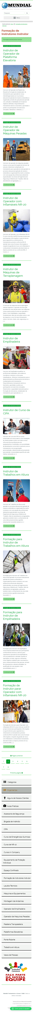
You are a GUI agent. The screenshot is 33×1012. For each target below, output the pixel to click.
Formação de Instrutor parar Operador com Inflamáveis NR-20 (14, 690)
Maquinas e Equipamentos (14, 893)
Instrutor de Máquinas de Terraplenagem (13, 272)
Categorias (11, 782)
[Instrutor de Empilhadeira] (16, 357)
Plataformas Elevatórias (13, 932)
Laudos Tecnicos (10, 886)
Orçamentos (12, 790)
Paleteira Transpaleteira (13, 924)
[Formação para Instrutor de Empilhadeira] (16, 635)
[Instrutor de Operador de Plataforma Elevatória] (16, 76)
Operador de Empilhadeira (14, 909)
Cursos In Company (12, 852)
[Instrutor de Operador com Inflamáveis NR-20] (16, 220)
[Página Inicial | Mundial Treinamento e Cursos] (16, 6)
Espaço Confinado (11, 870)
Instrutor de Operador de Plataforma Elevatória (11, 55)
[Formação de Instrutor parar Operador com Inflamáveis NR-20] (16, 711)
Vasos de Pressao (11, 955)
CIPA (6, 829)
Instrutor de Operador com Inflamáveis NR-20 (14, 201)
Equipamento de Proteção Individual (14, 861)
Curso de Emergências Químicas (17, 837)
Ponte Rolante (9, 940)
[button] (20, 1008)
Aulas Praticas (13, 806)
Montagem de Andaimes (14, 901)
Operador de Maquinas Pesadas (17, 916)
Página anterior (17, 756)
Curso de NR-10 (10, 845)
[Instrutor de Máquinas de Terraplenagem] (16, 291)
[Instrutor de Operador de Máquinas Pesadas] (16, 149)
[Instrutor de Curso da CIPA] (16, 426)
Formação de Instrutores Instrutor (11, 46)
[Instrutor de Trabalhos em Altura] (16, 490)
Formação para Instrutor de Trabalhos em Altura (16, 542)
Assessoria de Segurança (14, 814)
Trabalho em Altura (11, 947)
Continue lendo (8, 113)
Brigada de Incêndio (12, 821)
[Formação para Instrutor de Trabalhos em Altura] (16, 561)
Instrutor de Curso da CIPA (16, 411)
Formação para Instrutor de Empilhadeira (12, 615)
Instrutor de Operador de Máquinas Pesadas (15, 130)
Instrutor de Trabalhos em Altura (16, 473)
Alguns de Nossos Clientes (18, 798)
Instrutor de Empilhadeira (11, 340)
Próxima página (16, 773)
